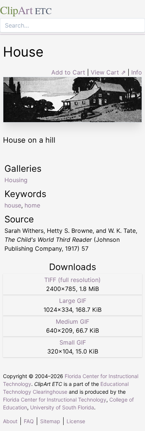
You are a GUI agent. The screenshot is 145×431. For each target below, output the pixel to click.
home (32, 205)
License (76, 421)
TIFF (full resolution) (72, 279)
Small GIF (72, 342)
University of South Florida (62, 407)
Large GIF (72, 300)
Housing (16, 180)
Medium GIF (72, 321)
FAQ (29, 421)
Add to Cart (68, 72)
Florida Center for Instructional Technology (54, 399)
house (12, 205)
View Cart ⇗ (108, 72)
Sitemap (50, 421)
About (10, 421)
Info (136, 72)
